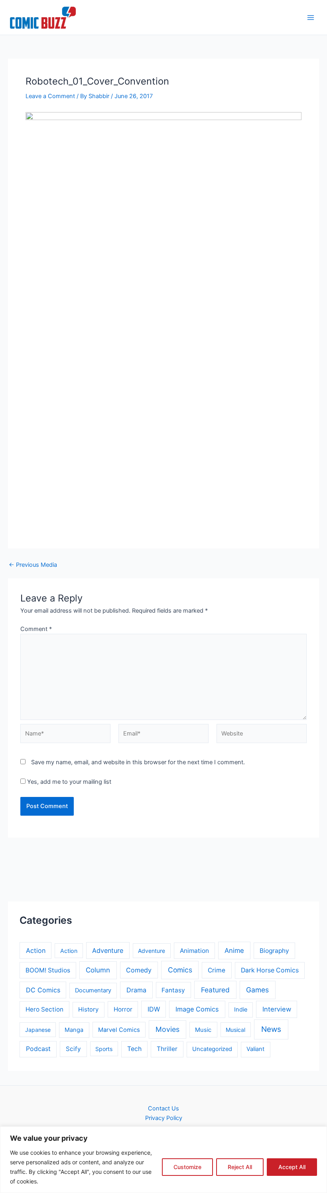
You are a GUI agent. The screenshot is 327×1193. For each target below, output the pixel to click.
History (88, 1009)
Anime (234, 950)
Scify (73, 1049)
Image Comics (197, 1009)
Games (257, 990)
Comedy (139, 970)
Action (35, 950)
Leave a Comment (50, 96)
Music (203, 1029)
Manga (74, 1029)
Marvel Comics (119, 1029)
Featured (215, 990)
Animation (194, 950)
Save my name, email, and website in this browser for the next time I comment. (138, 762)
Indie (240, 1009)
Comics (180, 970)
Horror (123, 1009)
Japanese (38, 1029)
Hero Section (44, 1009)
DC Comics (43, 990)
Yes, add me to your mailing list (68, 781)
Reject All (240, 1166)
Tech (134, 1049)
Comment (36, 629)
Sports (103, 1048)
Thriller (167, 1049)
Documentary (93, 990)
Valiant (255, 1049)
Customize (187, 1166)
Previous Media (33, 565)
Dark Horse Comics (270, 970)
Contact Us (163, 1108)
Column (98, 970)
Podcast (38, 1049)
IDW (154, 1009)
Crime (216, 970)
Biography (274, 950)
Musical (235, 1029)
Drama (136, 990)
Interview (276, 1009)
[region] (163, 1159)
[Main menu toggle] (310, 17)
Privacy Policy (163, 1118)
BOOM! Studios (48, 970)
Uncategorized (212, 1049)
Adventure (107, 950)
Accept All (291, 1166)
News (271, 1029)
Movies (167, 1029)
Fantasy (173, 990)
